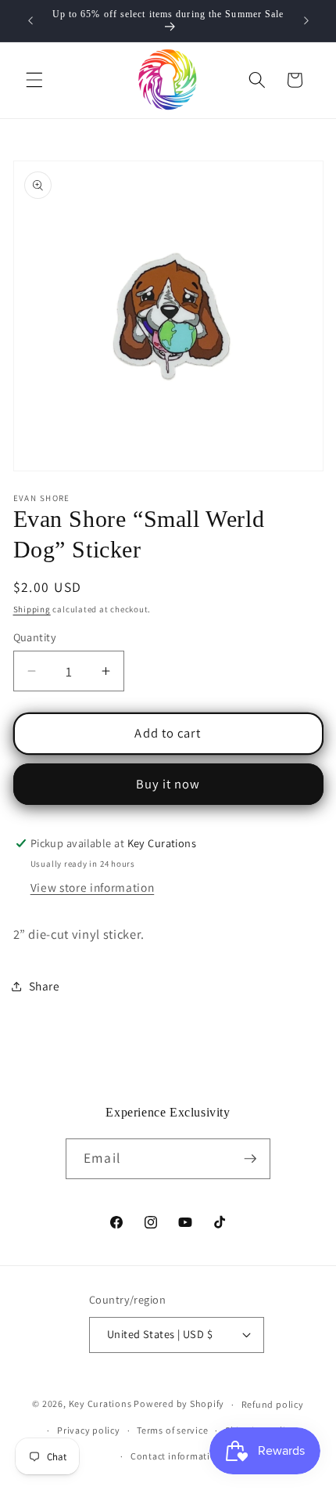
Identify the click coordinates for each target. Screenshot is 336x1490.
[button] (34, 80)
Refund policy (272, 1404)
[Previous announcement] (30, 21)
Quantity (35, 637)
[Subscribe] (250, 1158)
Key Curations (100, 1404)
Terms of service (172, 1430)
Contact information (176, 1456)
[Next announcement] (306, 21)
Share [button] (44, 986)
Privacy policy (88, 1430)
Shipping (32, 609)
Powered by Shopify (179, 1404)
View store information (92, 887)
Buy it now (168, 783)
